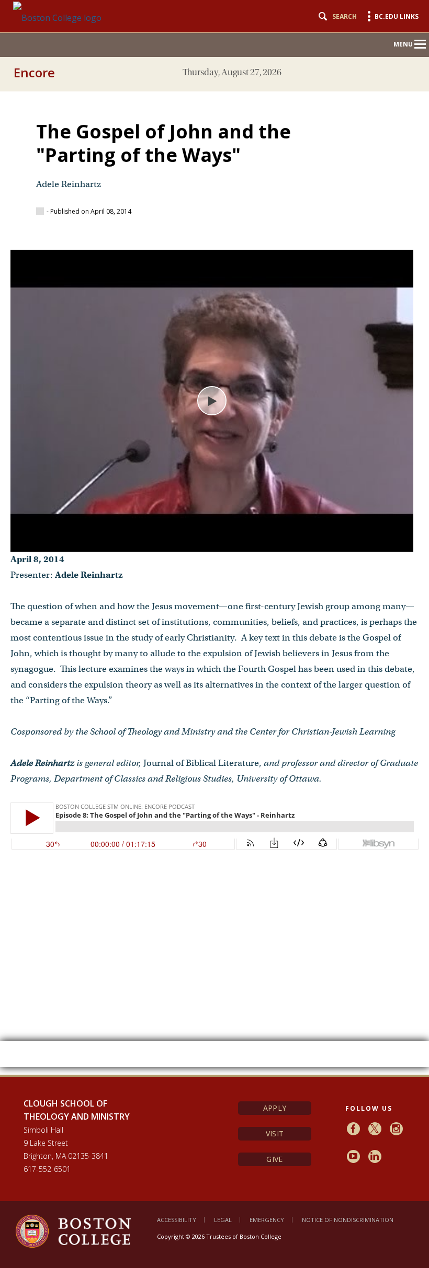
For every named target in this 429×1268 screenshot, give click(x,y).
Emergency (267, 1220)
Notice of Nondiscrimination (347, 1220)
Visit (275, 1133)
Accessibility (176, 1220)
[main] (214, 577)
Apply (274, 1108)
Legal (223, 1220)
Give (274, 1159)
